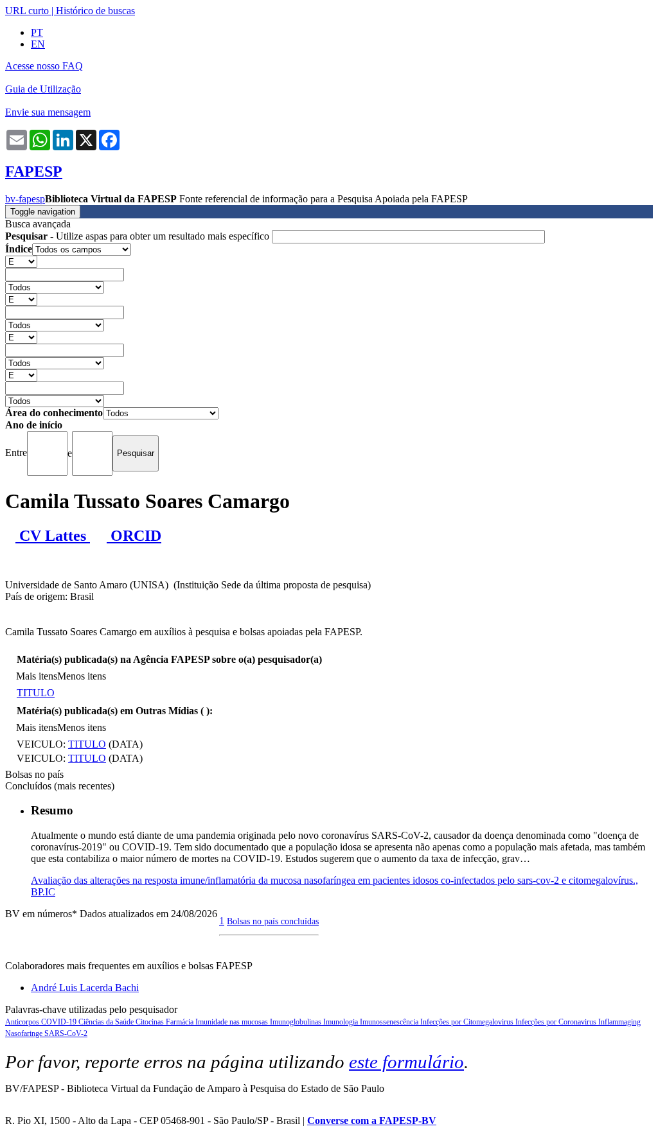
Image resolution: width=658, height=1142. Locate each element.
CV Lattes (52, 535)
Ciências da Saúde (107, 1021)
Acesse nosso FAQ (44, 65)
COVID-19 (59, 1021)
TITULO (36, 692)
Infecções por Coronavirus (556, 1021)
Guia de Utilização (43, 88)
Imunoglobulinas (296, 1021)
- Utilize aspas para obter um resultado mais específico (138, 236)
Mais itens (36, 676)
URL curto (27, 10)
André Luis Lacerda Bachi (85, 987)
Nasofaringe (24, 1033)
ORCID (134, 535)
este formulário (406, 1061)
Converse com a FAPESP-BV (371, 1120)
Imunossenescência (390, 1021)
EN (38, 44)
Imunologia (341, 1021)
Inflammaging (619, 1021)
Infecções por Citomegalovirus (467, 1021)
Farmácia (180, 1021)
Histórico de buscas (95, 10)
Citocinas (151, 1021)
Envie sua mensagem (48, 112)
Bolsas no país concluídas (273, 921)
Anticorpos (23, 1021)
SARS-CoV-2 (65, 1033)
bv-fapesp (25, 198)
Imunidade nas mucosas (232, 1021)
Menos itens (81, 676)
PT (37, 32)
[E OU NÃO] (21, 261)
